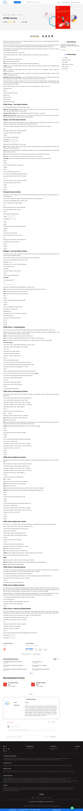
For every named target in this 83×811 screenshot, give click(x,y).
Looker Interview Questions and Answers (63, 782)
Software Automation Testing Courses (25, 759)
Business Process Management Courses (53, 759)
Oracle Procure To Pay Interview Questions (13, 665)
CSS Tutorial (65, 69)
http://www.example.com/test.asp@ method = (20, 364)
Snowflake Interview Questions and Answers (51, 780)
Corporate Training (65, 2)
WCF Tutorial (65, 62)
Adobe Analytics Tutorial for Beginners (46, 789)
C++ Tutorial (65, 57)
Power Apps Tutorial (57, 787)
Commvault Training (46, 765)
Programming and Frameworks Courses (41, 758)
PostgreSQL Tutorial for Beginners (44, 787)
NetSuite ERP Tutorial (33, 789)
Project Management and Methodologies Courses (60, 758)
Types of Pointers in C (37, 661)
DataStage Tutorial (7, 790)
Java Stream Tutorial (24, 789)
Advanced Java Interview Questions (64, 778)
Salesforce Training (23, 771)
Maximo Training (14, 771)
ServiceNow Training (32, 771)
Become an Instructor (75, 2)
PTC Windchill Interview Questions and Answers (31, 780)
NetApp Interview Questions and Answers (11, 779)
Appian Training (54, 765)
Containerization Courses (39, 759)
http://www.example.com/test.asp (18, 375)
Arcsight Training (62, 771)
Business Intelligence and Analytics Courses (23, 758)
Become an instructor (54, 748)
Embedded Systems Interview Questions (12, 661)
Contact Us (38, 797)
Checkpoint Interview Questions (59, 779)
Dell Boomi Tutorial (15, 790)
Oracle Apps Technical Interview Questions (43, 779)
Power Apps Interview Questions (27, 779)
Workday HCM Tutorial (32, 787)
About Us (33, 797)
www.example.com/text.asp (20, 344)
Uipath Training (31, 765)
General (13, 14)
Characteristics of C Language (39, 665)
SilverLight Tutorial (66, 59)
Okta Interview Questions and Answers (45, 782)
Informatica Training (16, 765)
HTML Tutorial (65, 66)
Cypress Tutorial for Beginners (68, 787)
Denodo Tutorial (15, 789)
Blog (59, 2)
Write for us (52, 749)
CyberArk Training (40, 771)
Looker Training (24, 765)
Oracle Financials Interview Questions (40, 669)
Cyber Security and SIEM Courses (10, 759)
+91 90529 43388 (35, 809)
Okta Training (38, 765)
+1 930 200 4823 (23, 809)
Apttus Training (62, 765)
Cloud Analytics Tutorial (59, 789)
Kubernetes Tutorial (7, 789)
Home (4, 14)
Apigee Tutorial (15, 787)
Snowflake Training (7, 765)
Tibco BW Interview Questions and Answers (47, 778)
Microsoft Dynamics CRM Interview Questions (28, 778)
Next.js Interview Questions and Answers (69, 780)
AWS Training (48, 771)
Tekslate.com (41, 801)
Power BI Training (70, 771)
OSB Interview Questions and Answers (10, 782)
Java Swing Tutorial (23, 787)
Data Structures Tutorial (67, 64)
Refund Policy (44, 797)
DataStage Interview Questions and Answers (12, 780)
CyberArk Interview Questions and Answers (28, 782)
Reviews (49, 797)
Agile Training (54, 771)
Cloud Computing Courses (8, 758)
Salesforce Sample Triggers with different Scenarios (15, 669)
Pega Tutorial (68, 789)
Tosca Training (69, 765)
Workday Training (6, 771)
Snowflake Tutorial (7, 787)
